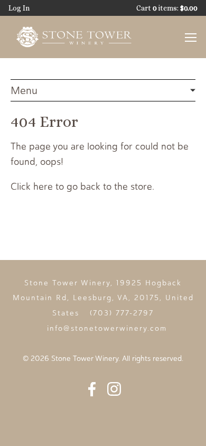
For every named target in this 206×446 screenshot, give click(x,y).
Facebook (92, 389)
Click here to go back (55, 186)
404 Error (103, 90)
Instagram (114, 389)
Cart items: (167, 8)
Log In (19, 8)
